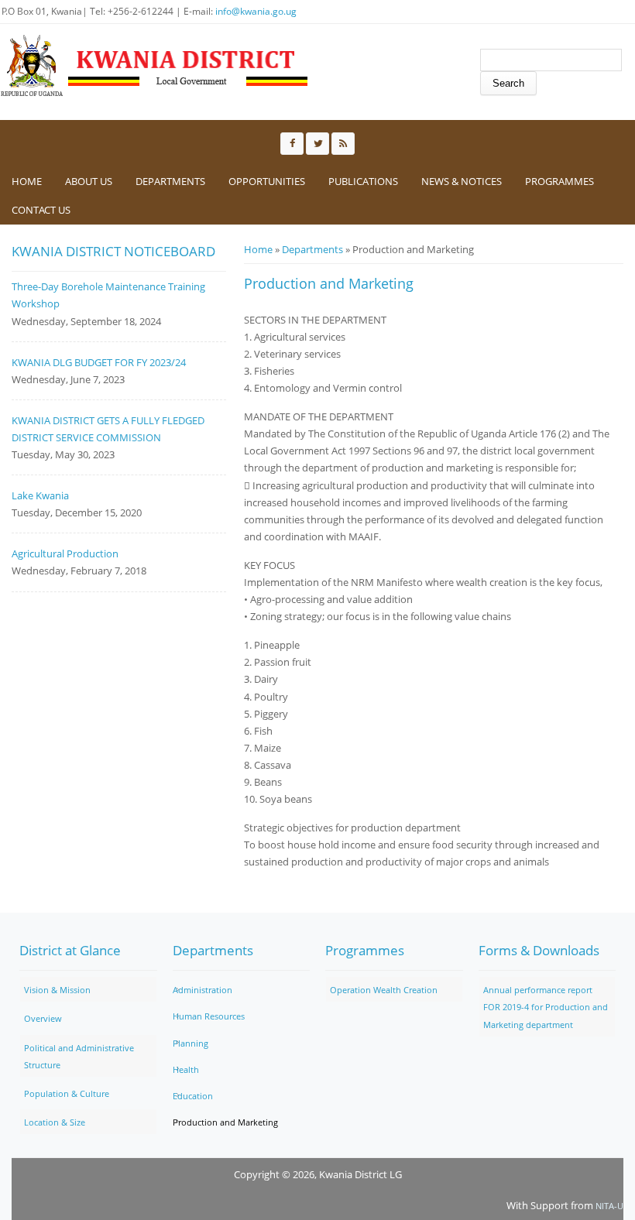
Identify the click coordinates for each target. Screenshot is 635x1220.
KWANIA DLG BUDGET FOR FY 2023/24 (99, 362)
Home (27, 181)
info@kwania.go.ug (256, 11)
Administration (202, 990)
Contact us (41, 210)
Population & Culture (66, 1093)
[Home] (155, 66)
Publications (363, 181)
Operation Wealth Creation (384, 990)
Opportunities (266, 181)
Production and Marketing (225, 1122)
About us (88, 181)
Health (186, 1069)
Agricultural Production (65, 553)
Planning (190, 1043)
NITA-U (609, 1205)
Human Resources (209, 1016)
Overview (43, 1018)
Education (193, 1096)
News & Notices (461, 181)
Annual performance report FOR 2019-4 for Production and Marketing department (545, 1007)
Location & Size (54, 1122)
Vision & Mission (57, 990)
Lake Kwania (40, 495)
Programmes (559, 181)
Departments (170, 181)
